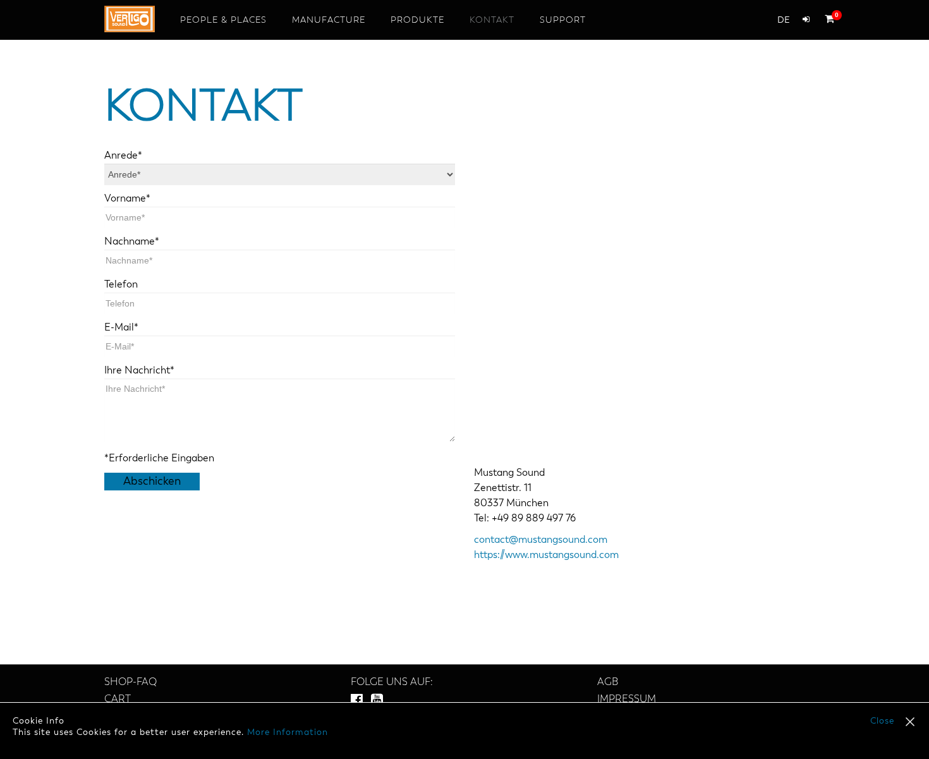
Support (563, 20)
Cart (117, 700)
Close (882, 721)
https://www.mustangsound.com (546, 555)
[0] (826, 18)
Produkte (417, 20)
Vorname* (127, 199)
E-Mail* (121, 328)
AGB (607, 682)
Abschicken (152, 481)
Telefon (121, 285)
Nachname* (131, 242)
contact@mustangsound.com (540, 540)
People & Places (223, 20)
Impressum (626, 700)
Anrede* (123, 156)
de (783, 20)
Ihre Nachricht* (139, 371)
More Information (287, 732)
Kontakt (492, 20)
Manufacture (328, 20)
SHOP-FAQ (130, 682)
